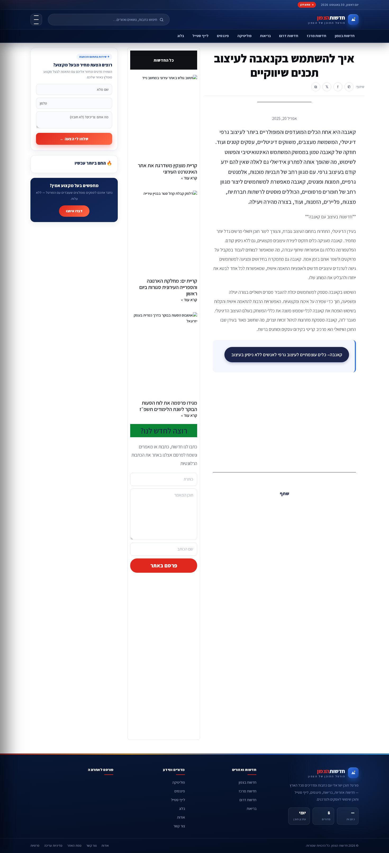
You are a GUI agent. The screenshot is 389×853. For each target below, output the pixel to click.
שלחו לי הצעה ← (74, 138)
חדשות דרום (288, 35)
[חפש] (164, 19)
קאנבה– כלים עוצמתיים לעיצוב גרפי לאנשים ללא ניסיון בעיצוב (286, 354)
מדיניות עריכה (53, 845)
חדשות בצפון (345, 35)
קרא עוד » (189, 178)
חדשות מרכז (316, 35)
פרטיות (34, 845)
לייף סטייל (200, 35)
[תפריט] (36, 19)
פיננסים (223, 35)
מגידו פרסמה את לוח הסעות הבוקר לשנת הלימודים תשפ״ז (168, 406)
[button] (296, 505)
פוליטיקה (244, 35)
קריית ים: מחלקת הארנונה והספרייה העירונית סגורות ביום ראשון (168, 287)
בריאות (265, 35)
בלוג (180, 35)
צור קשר (179, 826)
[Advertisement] (284, 421)
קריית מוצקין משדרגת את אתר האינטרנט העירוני (167, 168)
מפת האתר (74, 845)
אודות (181, 817)
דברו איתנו (74, 211)
